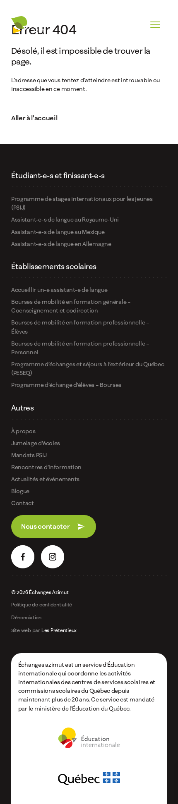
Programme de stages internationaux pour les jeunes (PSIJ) (82, 203)
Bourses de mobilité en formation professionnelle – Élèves (80, 326)
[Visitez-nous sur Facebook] (22, 556)
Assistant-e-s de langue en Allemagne (61, 243)
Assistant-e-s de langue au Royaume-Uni (65, 219)
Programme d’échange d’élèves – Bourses (66, 384)
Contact (22, 502)
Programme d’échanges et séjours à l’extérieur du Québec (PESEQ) (87, 368)
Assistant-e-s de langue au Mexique (57, 231)
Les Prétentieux (59, 630)
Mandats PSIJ (29, 454)
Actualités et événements (45, 478)
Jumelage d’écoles (35, 442)
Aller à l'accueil (34, 118)
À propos (23, 430)
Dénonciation (26, 617)
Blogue (20, 490)
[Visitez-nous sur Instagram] (52, 556)
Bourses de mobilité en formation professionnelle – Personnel (80, 347)
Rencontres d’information (46, 466)
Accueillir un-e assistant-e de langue (59, 289)
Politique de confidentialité (41, 605)
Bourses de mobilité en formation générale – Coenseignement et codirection (71, 306)
